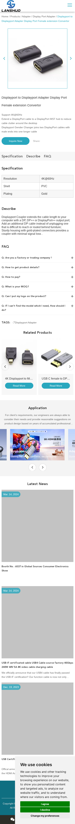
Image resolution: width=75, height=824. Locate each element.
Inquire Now (15, 141)
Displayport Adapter (26, 322)
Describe (33, 156)
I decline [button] (45, 809)
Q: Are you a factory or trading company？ (27, 257)
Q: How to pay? (11, 276)
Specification (12, 156)
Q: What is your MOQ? (15, 286)
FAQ (47, 156)
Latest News (37, 484)
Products (15, 16)
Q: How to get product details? (20, 267)
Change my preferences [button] (45, 815)
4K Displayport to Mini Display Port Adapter (31, 378)
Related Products (37, 332)
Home (5, 16)
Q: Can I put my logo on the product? (24, 296)
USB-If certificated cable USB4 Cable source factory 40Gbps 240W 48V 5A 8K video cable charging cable (37, 665)
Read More (19, 385)
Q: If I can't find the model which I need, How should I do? (33, 308)
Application (37, 408)
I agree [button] (45, 803)
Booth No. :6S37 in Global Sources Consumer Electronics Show (35, 568)
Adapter (26, 16)
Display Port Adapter (44, 16)
